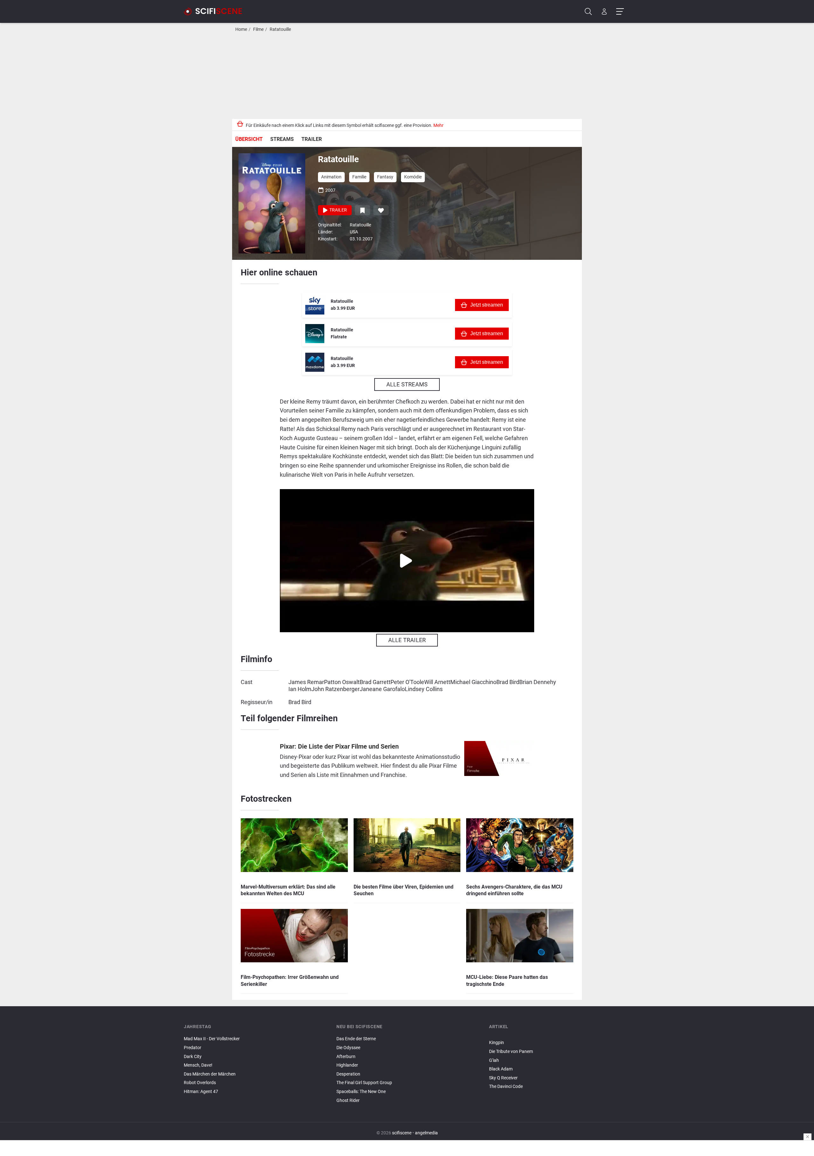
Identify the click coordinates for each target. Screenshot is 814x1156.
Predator (192, 1047)
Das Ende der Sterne (356, 1039)
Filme (258, 29)
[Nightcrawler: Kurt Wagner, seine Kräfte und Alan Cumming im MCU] (559, 1037)
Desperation (348, 1074)
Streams (282, 139)
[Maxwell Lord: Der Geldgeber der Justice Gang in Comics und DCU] (559, 1035)
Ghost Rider (348, 1100)
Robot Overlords (200, 1082)
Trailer (311, 139)
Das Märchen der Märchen (210, 1074)
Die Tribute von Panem (511, 1051)
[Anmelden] (604, 11)
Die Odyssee (348, 1047)
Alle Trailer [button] (407, 640)
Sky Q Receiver (503, 1078)
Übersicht (249, 139)
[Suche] (588, 11)
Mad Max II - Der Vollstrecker (212, 1039)
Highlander (347, 1065)
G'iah (494, 1060)
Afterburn (345, 1056)
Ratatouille (280, 29)
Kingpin (496, 1042)
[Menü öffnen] (620, 11)
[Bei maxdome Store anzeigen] (314, 362)
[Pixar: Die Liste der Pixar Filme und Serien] (499, 762)
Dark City (193, 1056)
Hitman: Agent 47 (201, 1091)
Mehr (438, 125)
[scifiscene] (215, 11)
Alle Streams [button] (407, 384)
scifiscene (401, 1133)
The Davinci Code (506, 1086)
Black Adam (501, 1069)
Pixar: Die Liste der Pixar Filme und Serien (339, 746)
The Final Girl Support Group (364, 1082)
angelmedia (426, 1133)
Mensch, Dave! (198, 1065)
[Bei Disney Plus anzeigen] (314, 333)
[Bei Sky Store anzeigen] (314, 305)
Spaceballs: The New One (361, 1091)
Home (241, 29)
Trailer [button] (337, 210)
